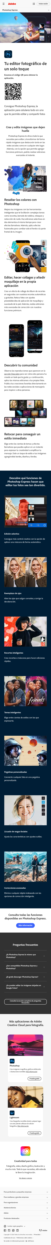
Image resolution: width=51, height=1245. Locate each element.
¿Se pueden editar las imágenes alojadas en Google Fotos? (23, 986)
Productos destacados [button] (11, 1218)
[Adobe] (12, 3)
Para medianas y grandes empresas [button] (16, 1197)
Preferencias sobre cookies (24, 1238)
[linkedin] (17, 1230)
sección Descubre (12, 374)
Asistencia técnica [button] (10, 1208)
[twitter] (13, 1230)
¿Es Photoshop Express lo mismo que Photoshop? (21, 955)
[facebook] (5, 1230)
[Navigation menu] (3, 3)
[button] (34, 4)
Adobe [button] (6, 1213)
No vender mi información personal (14, 1241)
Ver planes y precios (25, 1178)
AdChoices (31, 1241)
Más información (25, 925)
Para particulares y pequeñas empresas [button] (18, 1192)
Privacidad (37, 1234)
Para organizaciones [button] (11, 1202)
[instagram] (9, 1230)
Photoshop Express (10, 10)
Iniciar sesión (43, 4)
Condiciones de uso (9, 1238)
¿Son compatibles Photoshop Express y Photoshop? (21, 967)
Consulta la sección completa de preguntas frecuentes (25, 1002)
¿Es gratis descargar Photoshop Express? (22, 977)
